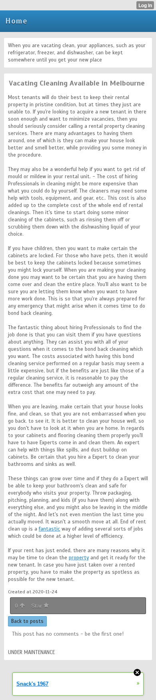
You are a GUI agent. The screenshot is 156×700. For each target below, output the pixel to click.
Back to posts (27, 621)
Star (37, 606)
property (79, 558)
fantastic (49, 529)
